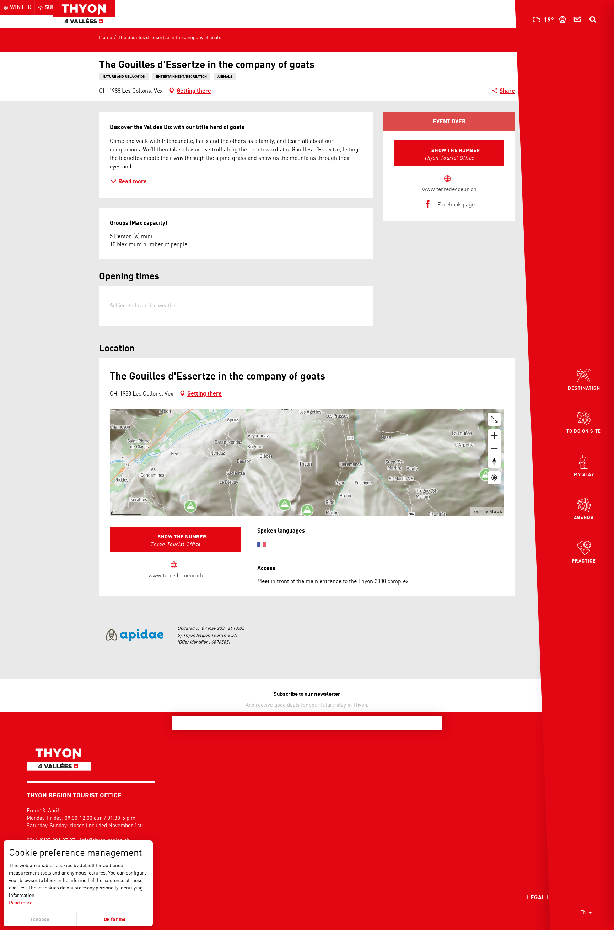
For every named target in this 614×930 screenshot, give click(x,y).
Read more (20, 902)
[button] (593, 19)
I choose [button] (40, 919)
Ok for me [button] (115, 919)
